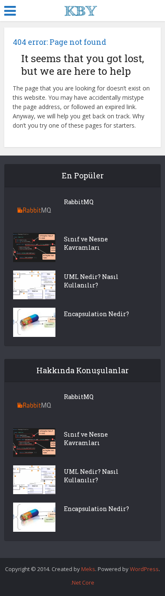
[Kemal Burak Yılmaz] (83, 9)
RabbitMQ (79, 202)
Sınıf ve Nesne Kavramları (86, 243)
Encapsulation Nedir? (96, 314)
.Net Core (82, 582)
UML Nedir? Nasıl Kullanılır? (91, 281)
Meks (88, 569)
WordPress (144, 569)
